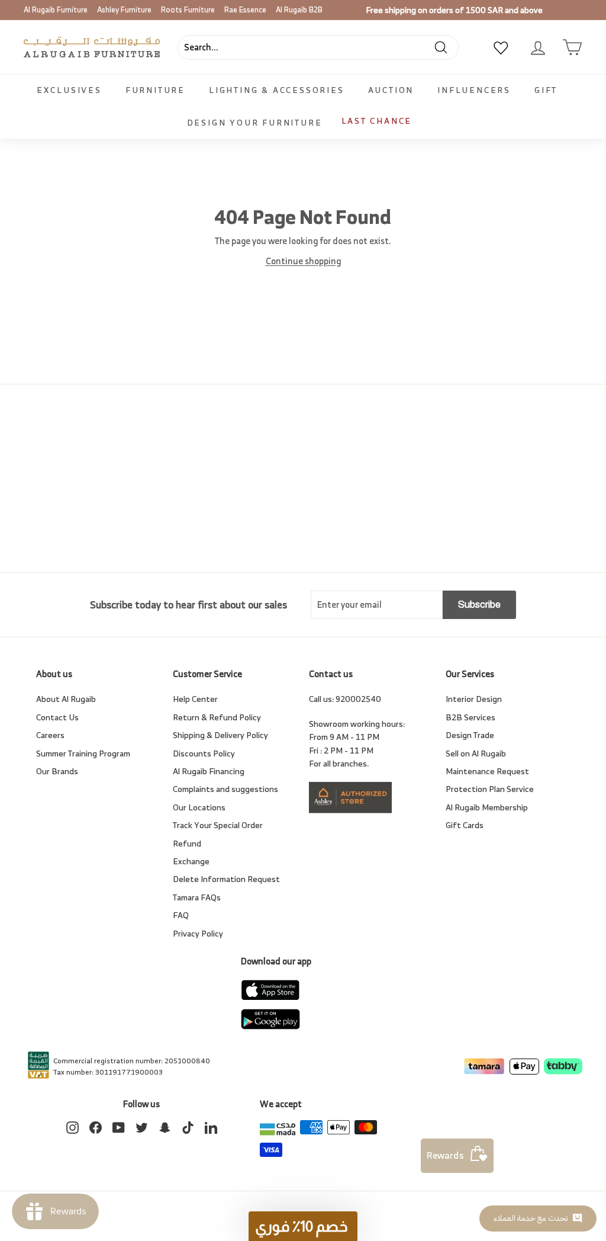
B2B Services (470, 717)
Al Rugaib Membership (487, 807)
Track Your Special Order (218, 824)
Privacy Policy (198, 933)
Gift (545, 89)
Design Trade (470, 734)
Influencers (474, 89)
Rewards (445, 1155)
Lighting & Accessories (276, 89)
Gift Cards (464, 824)
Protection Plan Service (490, 788)
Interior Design (474, 698)
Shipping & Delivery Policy (220, 734)
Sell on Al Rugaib (476, 753)
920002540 (358, 698)
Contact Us (57, 717)
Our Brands (57, 771)
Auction (391, 89)
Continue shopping (303, 261)
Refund (187, 843)
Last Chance (376, 120)
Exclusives (69, 89)
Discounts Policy (204, 753)
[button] (303, 1226)
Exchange (191, 861)
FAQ (181, 914)
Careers (50, 734)
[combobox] (318, 47)
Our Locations (199, 807)
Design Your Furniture (255, 122)
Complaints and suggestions (225, 788)
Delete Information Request (226, 878)
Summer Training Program (83, 753)
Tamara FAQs (197, 897)
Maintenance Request (487, 771)
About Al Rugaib (66, 698)
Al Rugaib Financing (208, 771)
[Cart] (572, 47)
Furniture (155, 89)
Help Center (195, 698)
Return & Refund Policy (217, 717)
